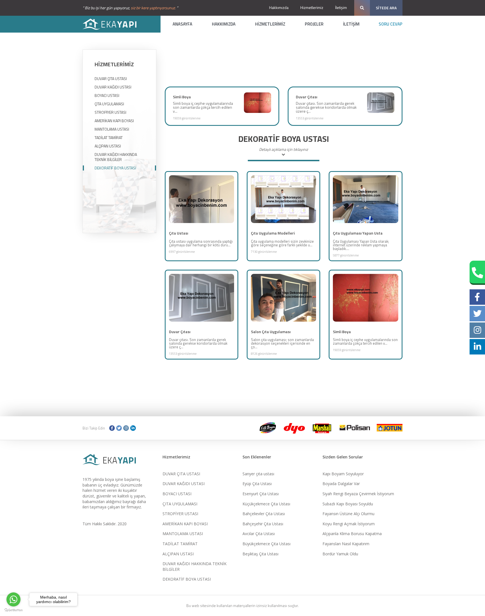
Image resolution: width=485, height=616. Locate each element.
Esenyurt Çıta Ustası (260, 493)
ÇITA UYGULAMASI (109, 103)
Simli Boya (182, 97)
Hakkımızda (279, 7)
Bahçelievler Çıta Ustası (263, 513)
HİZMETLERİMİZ (270, 24)
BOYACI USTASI (107, 95)
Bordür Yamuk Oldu (340, 553)
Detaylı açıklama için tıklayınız (283, 149)
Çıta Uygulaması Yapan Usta (358, 233)
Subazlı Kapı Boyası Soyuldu (347, 503)
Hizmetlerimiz (311, 7)
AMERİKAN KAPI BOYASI (114, 120)
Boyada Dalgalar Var (341, 483)
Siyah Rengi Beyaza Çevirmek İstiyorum (358, 493)
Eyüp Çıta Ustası (257, 483)
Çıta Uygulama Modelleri (273, 233)
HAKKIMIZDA (223, 24)
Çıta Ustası (178, 233)
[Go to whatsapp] (13, 599)
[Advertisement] (283, 67)
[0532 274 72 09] (477, 273)
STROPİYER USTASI (110, 112)
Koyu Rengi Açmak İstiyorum (348, 523)
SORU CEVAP (390, 24)
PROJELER (314, 24)
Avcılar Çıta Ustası (258, 533)
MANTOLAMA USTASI (112, 129)
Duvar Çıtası (306, 97)
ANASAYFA (182, 24)
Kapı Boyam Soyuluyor (343, 473)
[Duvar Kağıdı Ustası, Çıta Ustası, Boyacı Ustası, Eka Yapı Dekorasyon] (113, 24)
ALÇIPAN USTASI (108, 146)
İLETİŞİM (351, 24)
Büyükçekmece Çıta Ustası (266, 543)
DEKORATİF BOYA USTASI (115, 168)
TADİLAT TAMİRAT (109, 137)
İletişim (341, 7)
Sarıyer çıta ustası (258, 473)
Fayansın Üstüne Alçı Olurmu (348, 513)
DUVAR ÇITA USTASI (111, 78)
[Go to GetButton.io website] (13, 610)
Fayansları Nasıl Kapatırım (345, 543)
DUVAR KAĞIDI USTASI (113, 87)
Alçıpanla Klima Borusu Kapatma (352, 533)
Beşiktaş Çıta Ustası (260, 553)
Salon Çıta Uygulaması (270, 332)
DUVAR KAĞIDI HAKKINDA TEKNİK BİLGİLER (116, 157)
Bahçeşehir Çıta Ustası (262, 523)
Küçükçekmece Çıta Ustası (266, 503)
